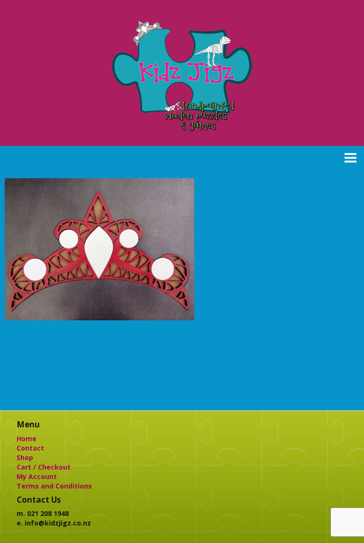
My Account (37, 476)
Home (26, 438)
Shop (25, 457)
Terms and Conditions (54, 485)
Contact (30, 447)
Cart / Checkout (44, 466)
